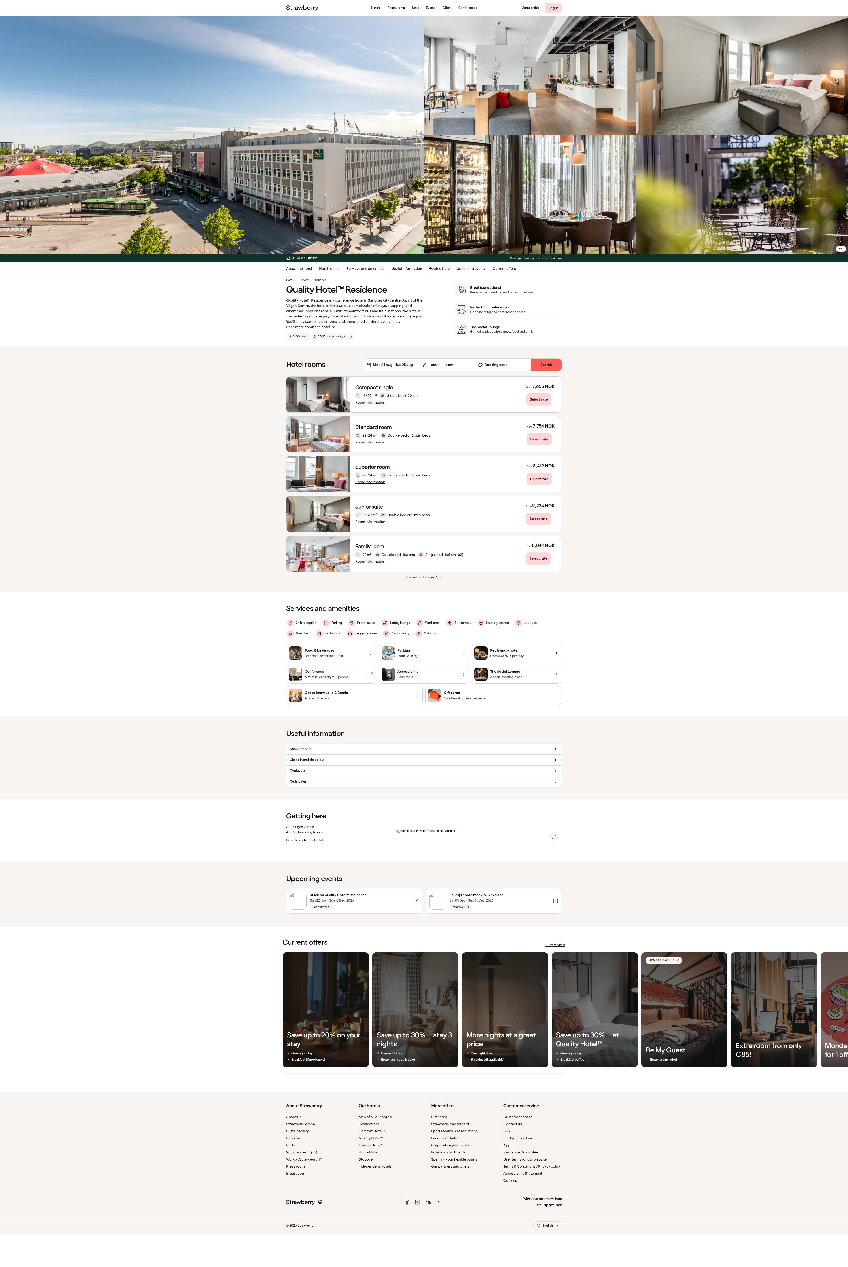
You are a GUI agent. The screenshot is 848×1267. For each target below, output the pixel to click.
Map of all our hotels (375, 1117)
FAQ (507, 1131)
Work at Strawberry (301, 1159)
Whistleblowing (299, 1152)
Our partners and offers (450, 1166)
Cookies (510, 1180)
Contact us (513, 1124)
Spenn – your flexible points (454, 1159)
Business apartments (448, 1152)
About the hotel (299, 268)
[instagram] (417, 1202)
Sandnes (320, 280)
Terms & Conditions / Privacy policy (532, 1166)
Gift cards (439, 1117)
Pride (290, 1145)
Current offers (504, 268)
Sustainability (297, 1131)
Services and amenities (365, 268)
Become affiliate (444, 1138)
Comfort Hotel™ (372, 1131)
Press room (295, 1166)
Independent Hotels (375, 1166)
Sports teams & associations (454, 1131)
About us (293, 1117)
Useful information (406, 268)
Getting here (439, 268)
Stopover (366, 1159)
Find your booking (518, 1138)
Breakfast (294, 1138)
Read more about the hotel (308, 327)
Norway (304, 280)
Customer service (518, 1117)
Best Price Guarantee (521, 1152)
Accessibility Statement (523, 1173)
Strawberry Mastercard (450, 1124)
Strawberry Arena (300, 1124)
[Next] (343, 394)
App (507, 1145)
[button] (318, 394)
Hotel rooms (329, 268)
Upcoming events (471, 268)
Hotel (289, 280)
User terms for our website (525, 1159)
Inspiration (295, 1173)
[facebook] (407, 1202)
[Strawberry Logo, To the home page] (302, 8)
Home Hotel (368, 1152)
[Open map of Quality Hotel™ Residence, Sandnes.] (553, 836)
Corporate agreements (450, 1145)
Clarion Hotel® (370, 1145)
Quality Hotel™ (371, 1138)
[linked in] (428, 1202)
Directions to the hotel (304, 840)
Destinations (369, 1124)
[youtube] (438, 1202)
